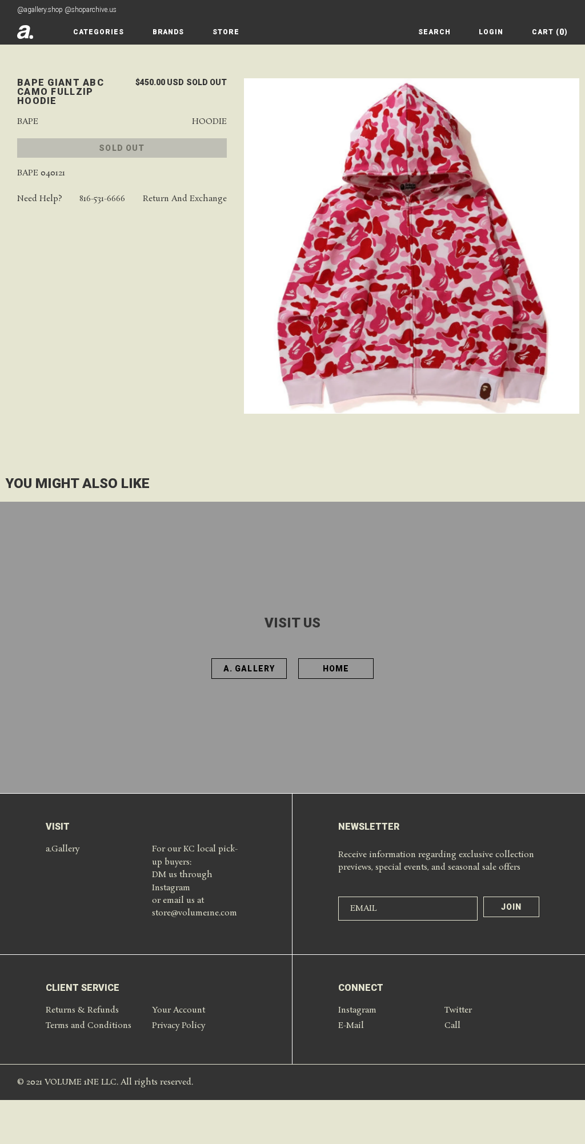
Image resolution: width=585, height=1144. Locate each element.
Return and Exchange (185, 199)
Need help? (39, 199)
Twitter (458, 1010)
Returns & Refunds (82, 1010)
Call (452, 1025)
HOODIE (209, 122)
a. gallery (249, 668)
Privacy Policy (178, 1025)
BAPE (27, 122)
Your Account (178, 1010)
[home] (25, 32)
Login (491, 32)
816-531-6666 (102, 199)
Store (226, 32)
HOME (336, 668)
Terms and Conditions (88, 1025)
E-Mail (351, 1025)
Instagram (357, 1010)
